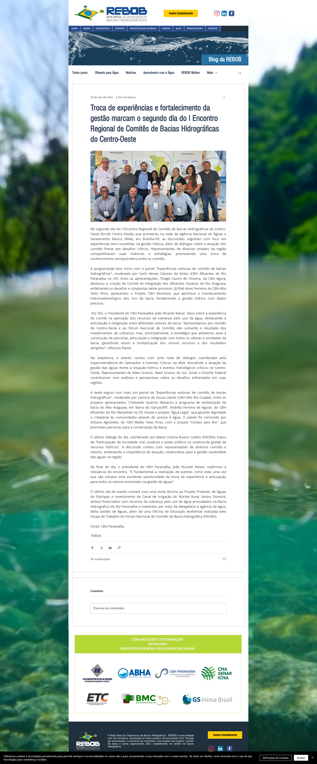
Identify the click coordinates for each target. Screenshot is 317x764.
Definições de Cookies (276, 758)
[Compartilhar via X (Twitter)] (101, 547)
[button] (86, 29)
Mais (210, 73)
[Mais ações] (224, 97)
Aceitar (301, 758)
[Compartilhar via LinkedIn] (110, 547)
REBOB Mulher (190, 73)
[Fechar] (312, 757)
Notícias (131, 73)
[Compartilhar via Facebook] (92, 547)
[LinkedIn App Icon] (224, 13)
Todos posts (80, 73)
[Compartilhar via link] (119, 547)
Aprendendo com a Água (158, 73)
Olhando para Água (107, 73)
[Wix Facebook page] (231, 13)
